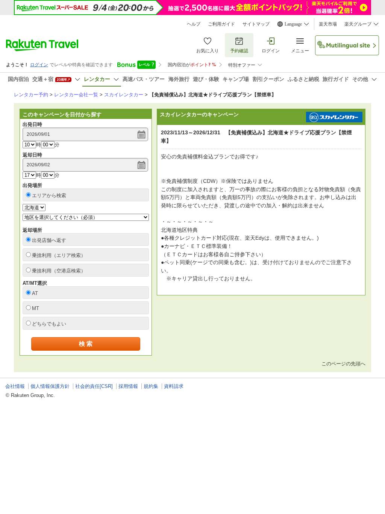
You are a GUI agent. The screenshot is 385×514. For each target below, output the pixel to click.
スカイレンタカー (123, 94)
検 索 (85, 344)
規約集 (151, 386)
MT (35, 308)
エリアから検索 (49, 195)
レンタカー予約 (31, 94)
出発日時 (32, 124)
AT (35, 293)
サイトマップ (256, 24)
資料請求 (173, 386)
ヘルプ (193, 24)
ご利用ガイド (221, 24)
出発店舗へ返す (49, 240)
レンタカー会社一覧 (76, 94)
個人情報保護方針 (50, 386)
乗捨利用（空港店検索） (59, 271)
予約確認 (239, 50)
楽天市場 (328, 24)
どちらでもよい (49, 324)
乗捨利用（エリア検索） (59, 255)
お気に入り (207, 50)
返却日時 (32, 155)
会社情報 (15, 386)
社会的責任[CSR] (94, 386)
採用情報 (128, 386)
